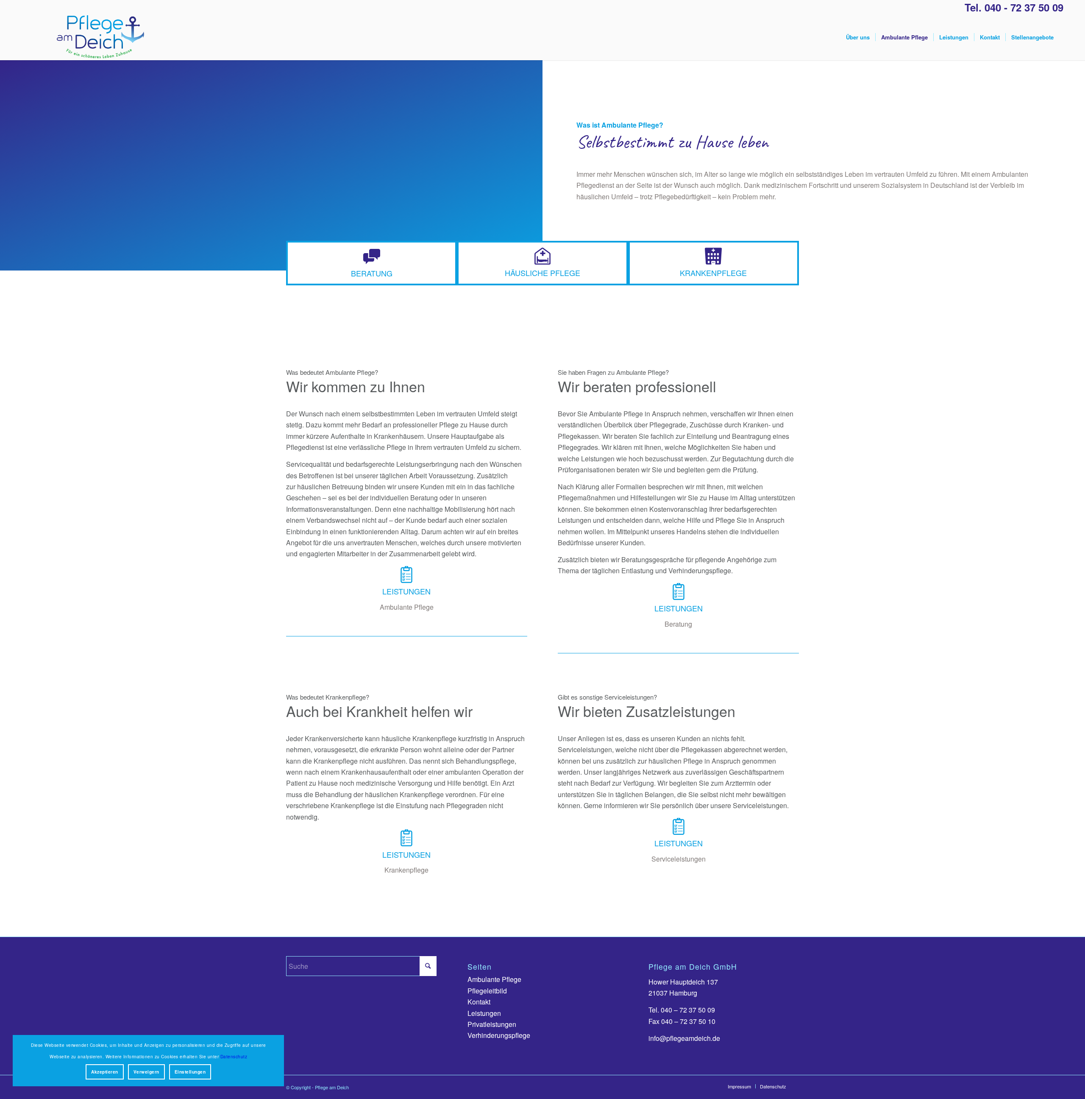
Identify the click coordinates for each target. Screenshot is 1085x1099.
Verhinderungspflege (498, 1035)
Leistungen (484, 1013)
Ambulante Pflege (494, 979)
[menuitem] (857, 37)
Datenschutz (234, 1057)
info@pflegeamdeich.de (684, 1038)
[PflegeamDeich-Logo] (100, 37)
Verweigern (146, 1072)
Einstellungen (190, 1072)
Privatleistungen (491, 1024)
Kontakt (478, 1002)
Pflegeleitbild (487, 991)
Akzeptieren (104, 1072)
